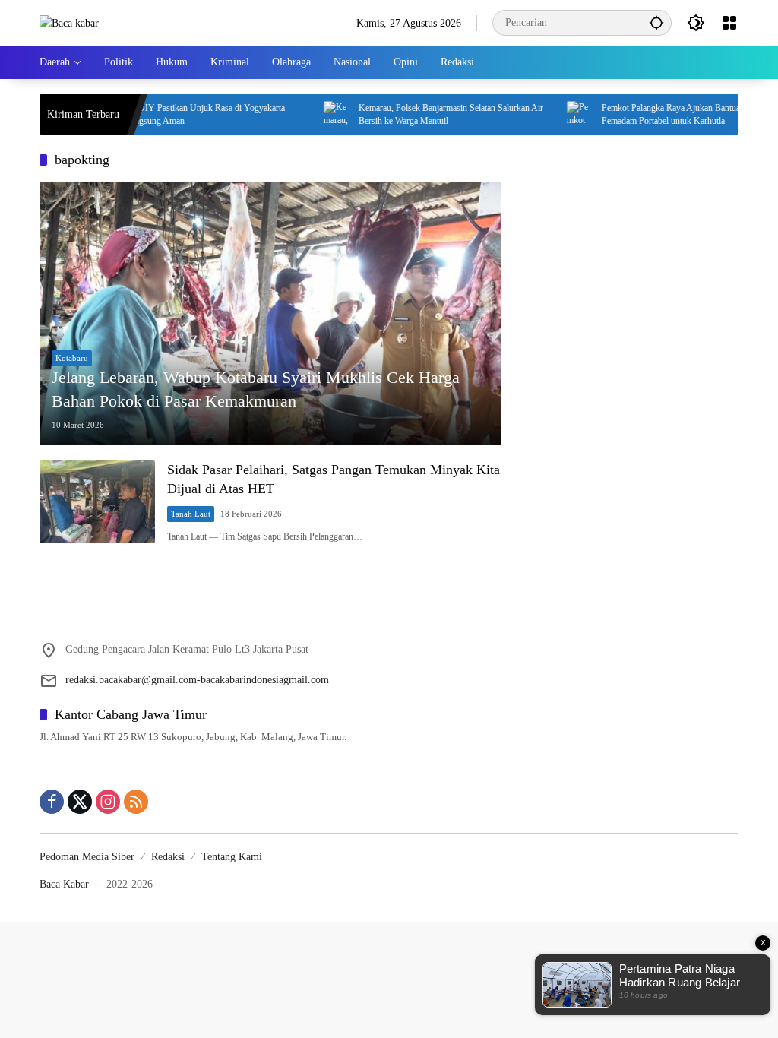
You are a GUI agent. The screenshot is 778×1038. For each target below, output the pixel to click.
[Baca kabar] (69, 22)
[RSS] (136, 802)
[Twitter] (80, 802)
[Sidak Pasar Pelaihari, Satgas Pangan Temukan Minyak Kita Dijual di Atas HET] (97, 502)
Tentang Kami (231, 856)
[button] (656, 22)
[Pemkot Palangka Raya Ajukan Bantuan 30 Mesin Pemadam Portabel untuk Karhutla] (556, 114)
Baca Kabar (64, 884)
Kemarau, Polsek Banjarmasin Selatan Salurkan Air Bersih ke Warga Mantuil (426, 114)
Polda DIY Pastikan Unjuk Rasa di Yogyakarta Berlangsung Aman (176, 114)
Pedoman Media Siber (87, 856)
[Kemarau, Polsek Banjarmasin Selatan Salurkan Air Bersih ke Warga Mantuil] (313, 114)
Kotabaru (71, 357)
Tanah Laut (190, 513)
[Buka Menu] (729, 23)
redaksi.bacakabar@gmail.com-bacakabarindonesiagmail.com (197, 679)
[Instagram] (108, 802)
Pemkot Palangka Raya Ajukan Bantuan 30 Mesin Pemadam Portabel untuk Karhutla (667, 114)
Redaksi (168, 856)
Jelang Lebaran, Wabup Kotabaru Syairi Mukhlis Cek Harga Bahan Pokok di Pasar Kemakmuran (256, 389)
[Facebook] (52, 802)
